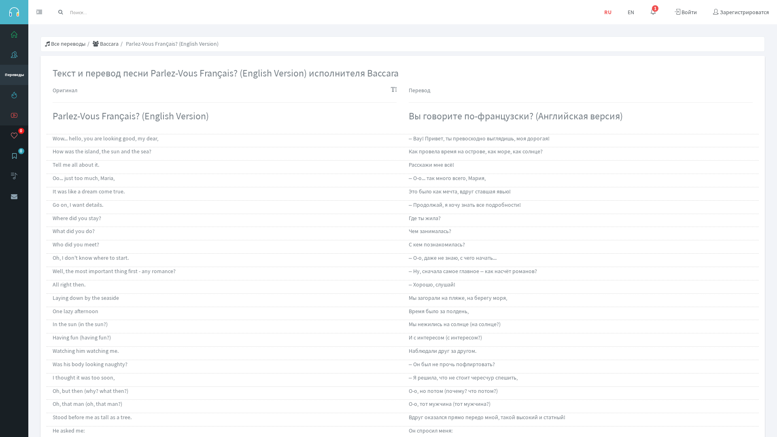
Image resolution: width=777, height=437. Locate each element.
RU (607, 12)
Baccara (109, 43)
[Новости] (14, 95)
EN (631, 12)
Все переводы (67, 43)
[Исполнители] (14, 55)
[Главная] (14, 34)
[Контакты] (14, 196)
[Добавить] (14, 176)
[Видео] (14, 115)
